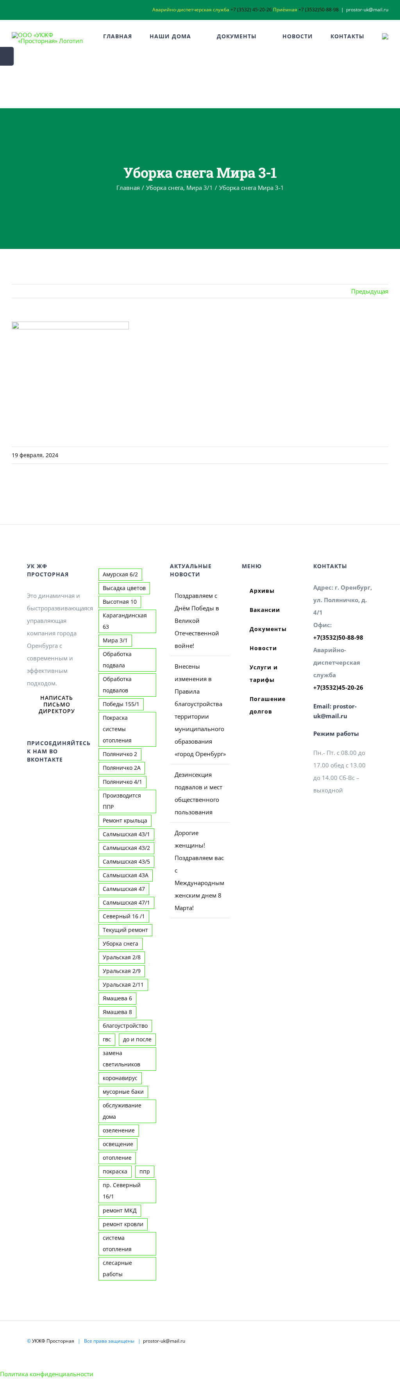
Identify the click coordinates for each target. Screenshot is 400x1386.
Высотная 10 (120, 601)
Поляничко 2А (122, 767)
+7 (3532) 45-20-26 (251, 9)
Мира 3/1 (115, 640)
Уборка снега (120, 943)
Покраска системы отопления (117, 729)
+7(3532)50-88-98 (338, 637)
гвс (107, 1039)
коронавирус (120, 1078)
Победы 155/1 (121, 704)
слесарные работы (117, 1268)
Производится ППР (122, 801)
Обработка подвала (117, 660)
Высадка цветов (124, 588)
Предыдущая (369, 291)
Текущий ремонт (125, 930)
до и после (137, 1039)
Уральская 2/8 (122, 957)
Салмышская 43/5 (126, 861)
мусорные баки (123, 1091)
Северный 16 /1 (124, 916)
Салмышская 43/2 (126, 847)
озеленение (119, 1130)
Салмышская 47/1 (126, 902)
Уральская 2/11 (123, 984)
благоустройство (125, 1025)
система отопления (117, 1243)
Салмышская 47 (124, 888)
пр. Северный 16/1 (122, 1191)
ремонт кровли (123, 1224)
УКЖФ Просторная (53, 1341)
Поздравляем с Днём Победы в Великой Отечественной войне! (197, 620)
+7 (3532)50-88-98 (318, 9)
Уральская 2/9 (122, 971)
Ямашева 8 (117, 1012)
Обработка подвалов (117, 685)
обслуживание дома (122, 1111)
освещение (118, 1144)
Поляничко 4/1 (122, 781)
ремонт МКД (120, 1210)
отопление (117, 1157)
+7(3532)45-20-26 (338, 687)
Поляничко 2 (120, 754)
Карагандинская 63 (125, 621)
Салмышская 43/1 (126, 834)
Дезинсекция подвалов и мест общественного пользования (198, 793)
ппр (144, 1171)
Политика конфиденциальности (46, 1374)
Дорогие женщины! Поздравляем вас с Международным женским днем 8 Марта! (199, 870)
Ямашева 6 (117, 998)
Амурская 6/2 (120, 574)
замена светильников (121, 1059)
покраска (115, 1171)
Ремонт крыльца (125, 820)
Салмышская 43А (125, 875)
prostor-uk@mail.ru (367, 9)
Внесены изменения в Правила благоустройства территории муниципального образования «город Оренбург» (200, 710)
